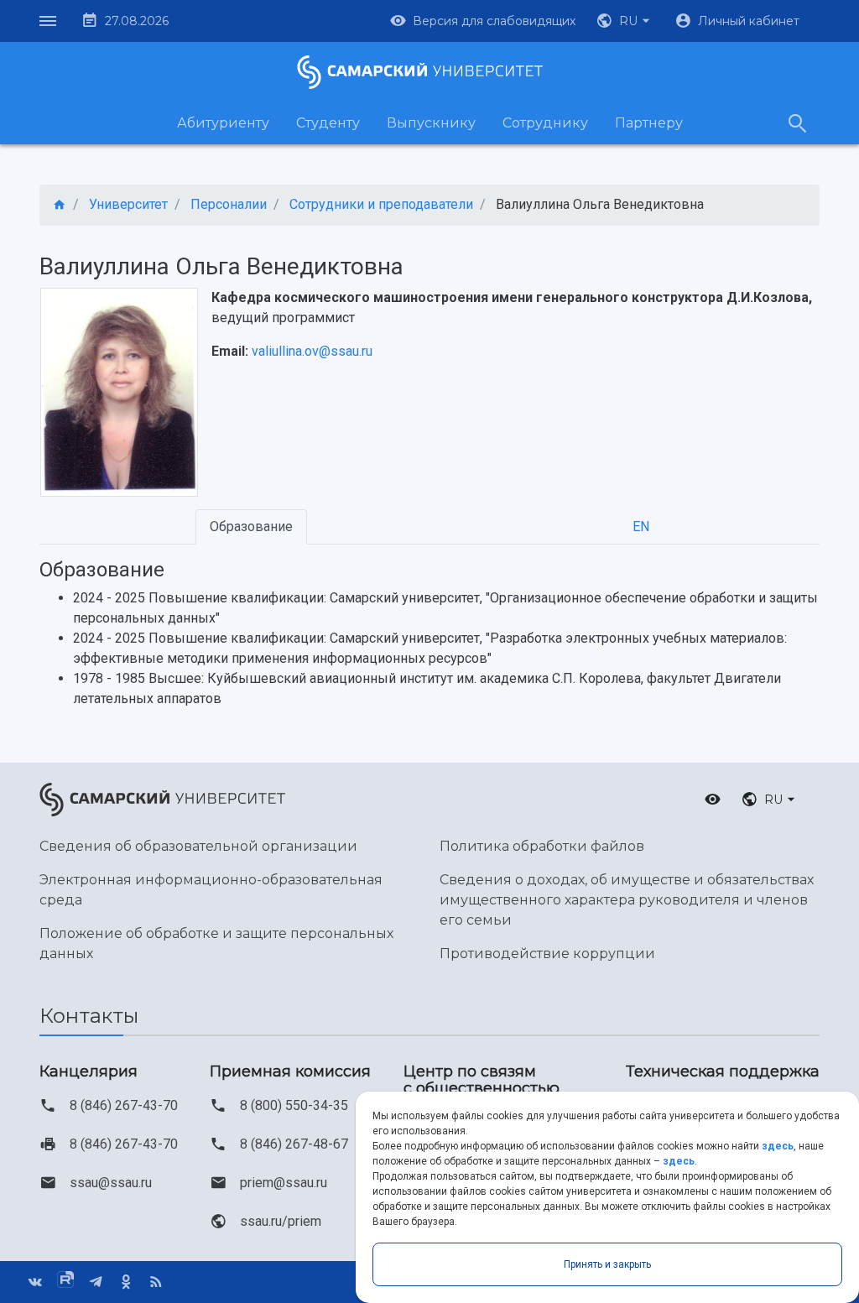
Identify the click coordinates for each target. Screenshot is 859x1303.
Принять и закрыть (607, 1264)
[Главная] (59, 205)
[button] (625, 21)
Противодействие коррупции (547, 954)
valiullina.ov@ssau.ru (312, 351)
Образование (251, 526)
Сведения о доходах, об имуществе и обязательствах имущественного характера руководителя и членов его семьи (627, 900)
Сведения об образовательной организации (198, 846)
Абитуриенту (223, 123)
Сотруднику (545, 123)
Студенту (328, 123)
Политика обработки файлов (542, 846)
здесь (778, 1146)
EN (641, 526)
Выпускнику (431, 123)
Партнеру (649, 123)
